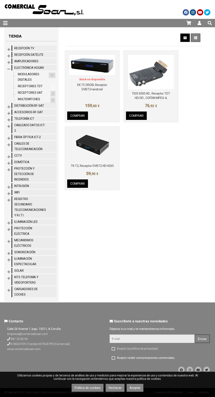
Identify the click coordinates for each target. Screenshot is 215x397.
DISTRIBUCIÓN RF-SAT (29, 105)
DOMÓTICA (21, 162)
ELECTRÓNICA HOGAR (29, 67)
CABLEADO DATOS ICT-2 (29, 127)
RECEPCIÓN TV (24, 48)
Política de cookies (88, 388)
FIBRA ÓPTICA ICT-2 (27, 137)
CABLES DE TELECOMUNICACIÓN (28, 146)
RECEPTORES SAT (36, 93)
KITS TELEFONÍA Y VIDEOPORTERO (26, 279)
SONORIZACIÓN (24, 252)
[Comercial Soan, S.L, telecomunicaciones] (44, 17)
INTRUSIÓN (21, 186)
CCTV (18, 155)
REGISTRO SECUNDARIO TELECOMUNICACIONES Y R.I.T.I (30, 207)
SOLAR (19, 270)
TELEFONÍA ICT (24, 118)
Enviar (202, 339)
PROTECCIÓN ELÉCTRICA (23, 231)
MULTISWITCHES (36, 99)
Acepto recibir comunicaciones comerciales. (146, 357)
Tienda (15, 36)
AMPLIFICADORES (26, 61)
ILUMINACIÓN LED (26, 221)
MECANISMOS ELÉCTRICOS (23, 243)
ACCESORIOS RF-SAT (28, 112)
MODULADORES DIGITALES (36, 77)
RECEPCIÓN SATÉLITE (28, 54)
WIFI (17, 192)
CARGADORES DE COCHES (26, 291)
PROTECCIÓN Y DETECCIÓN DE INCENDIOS (24, 174)
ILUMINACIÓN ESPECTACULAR (25, 261)
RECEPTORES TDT (36, 86)
